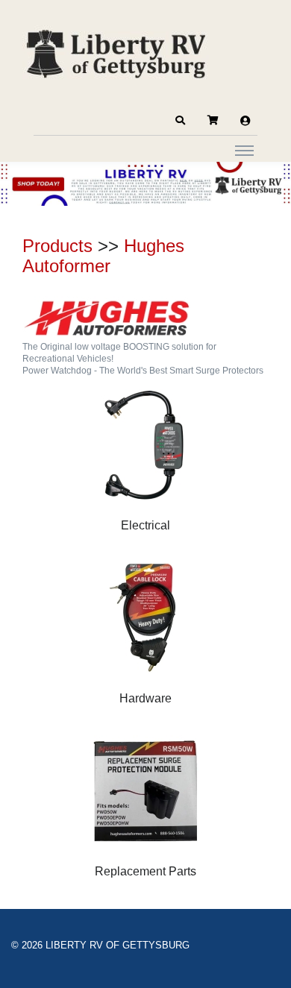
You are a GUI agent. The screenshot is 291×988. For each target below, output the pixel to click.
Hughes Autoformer (103, 256)
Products (57, 246)
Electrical (145, 525)
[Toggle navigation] (244, 150)
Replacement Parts (145, 871)
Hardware (145, 698)
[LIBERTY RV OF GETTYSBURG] (115, 52)
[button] (180, 121)
